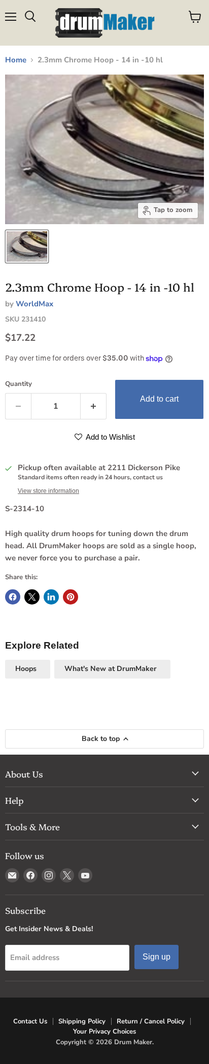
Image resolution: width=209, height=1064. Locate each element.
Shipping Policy (82, 1021)
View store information (48, 490)
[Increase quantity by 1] (94, 406)
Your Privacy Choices (104, 1031)
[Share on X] (32, 597)
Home (15, 60)
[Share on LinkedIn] (51, 597)
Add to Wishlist (109, 437)
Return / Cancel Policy (151, 1021)
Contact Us (30, 1021)
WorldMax (34, 304)
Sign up (156, 956)
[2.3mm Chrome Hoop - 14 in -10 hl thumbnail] (27, 246)
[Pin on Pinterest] (70, 597)
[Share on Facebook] (12, 597)
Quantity (18, 384)
